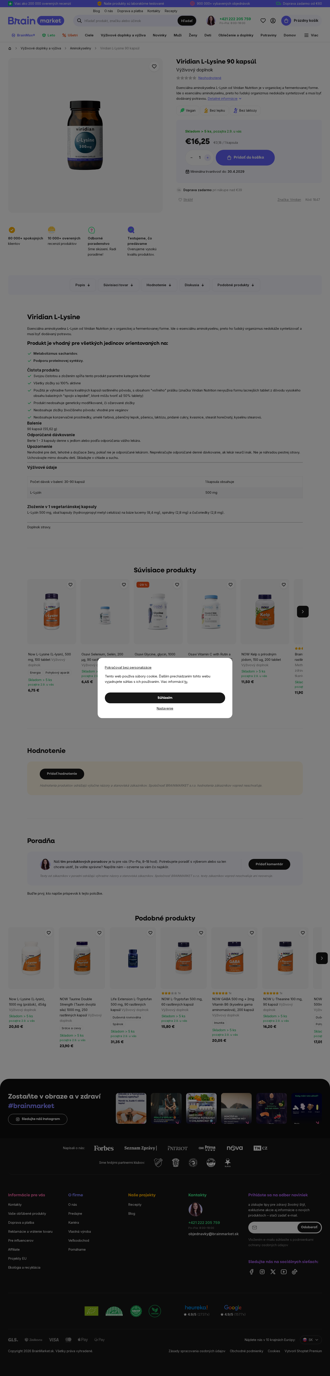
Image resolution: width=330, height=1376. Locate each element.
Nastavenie (165, 708)
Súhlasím (165, 698)
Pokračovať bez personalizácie (128, 667)
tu (185, 681)
